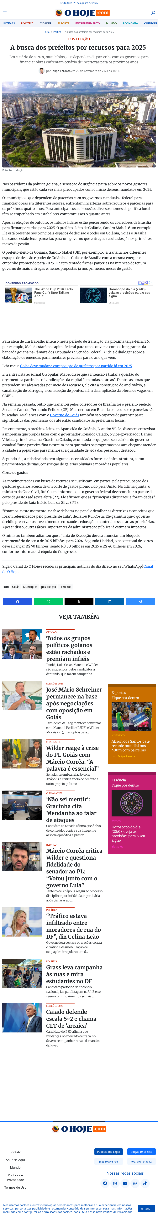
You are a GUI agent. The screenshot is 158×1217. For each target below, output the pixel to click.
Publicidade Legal (108, 1152)
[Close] (154, 1203)
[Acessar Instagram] (115, 1183)
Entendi (146, 1208)
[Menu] (6, 13)
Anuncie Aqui (15, 1160)
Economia (130, 23)
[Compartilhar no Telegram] (140, 601)
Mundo (111, 23)
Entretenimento (87, 23)
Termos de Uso (15, 1187)
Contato (15, 1152)
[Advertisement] (133, 653)
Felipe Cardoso (61, 71)
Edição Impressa (141, 1152)
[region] (79, 1208)
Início (47, 32)
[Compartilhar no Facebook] (17, 601)
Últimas (9, 23)
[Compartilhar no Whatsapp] (48, 601)
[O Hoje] (79, 13)
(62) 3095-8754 (108, 1161)
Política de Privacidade (117, 1212)
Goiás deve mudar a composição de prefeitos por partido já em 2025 (76, 366)
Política (27, 23)
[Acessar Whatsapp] (135, 1183)
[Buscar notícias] (153, 13)
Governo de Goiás (64, 415)
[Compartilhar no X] (78, 601)
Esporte (63, 23)
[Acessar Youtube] (125, 1183)
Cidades (45, 23)
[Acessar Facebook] (105, 1183)
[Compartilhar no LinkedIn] (109, 601)
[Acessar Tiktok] (145, 1183)
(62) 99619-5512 (141, 1161)
